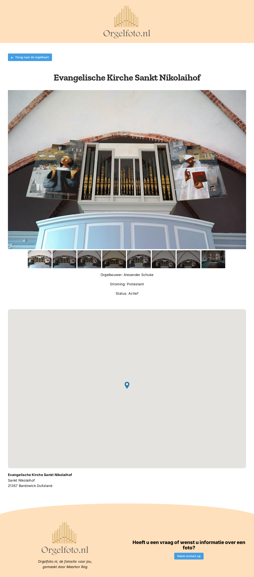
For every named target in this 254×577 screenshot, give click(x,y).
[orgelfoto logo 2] (127, 7)
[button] (127, 385)
